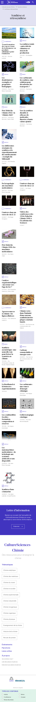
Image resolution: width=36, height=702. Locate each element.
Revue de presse (8, 699)
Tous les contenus (22, 7)
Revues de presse (9, 637)
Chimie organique (9, 613)
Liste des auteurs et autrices (10, 661)
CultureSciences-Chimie (8, 7)
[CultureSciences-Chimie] (12, 2)
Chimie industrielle (9, 601)
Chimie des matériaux (10, 576)
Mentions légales (18, 687)
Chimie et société (9, 588)
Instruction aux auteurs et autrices (11, 664)
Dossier (23, 697)
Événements (7, 644)
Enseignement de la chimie (12, 625)
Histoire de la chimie (10, 631)
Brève (22, 694)
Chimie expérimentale (10, 595)
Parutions (6, 648)
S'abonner (16, 526)
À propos (6, 655)
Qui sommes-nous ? (7, 659)
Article (6, 694)
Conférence (7, 697)
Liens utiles (7, 651)
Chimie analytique (9, 570)
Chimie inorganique (10, 607)
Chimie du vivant (9, 582)
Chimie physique (9, 619)
